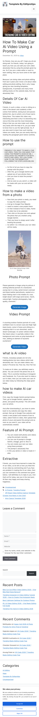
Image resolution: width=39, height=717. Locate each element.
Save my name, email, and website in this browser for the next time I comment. (20, 552)
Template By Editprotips (22, 4)
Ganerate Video (19, 347)
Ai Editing (6, 670)
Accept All (19, 703)
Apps (4, 673)
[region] (19, 701)
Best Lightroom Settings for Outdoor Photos (19, 600)
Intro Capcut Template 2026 (15, 498)
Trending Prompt (19, 490)
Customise (19, 708)
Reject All (19, 713)
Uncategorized (10, 487)
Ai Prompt (8, 490)
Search (5, 570)
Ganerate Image (19, 307)
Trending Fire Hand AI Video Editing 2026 (18, 609)
